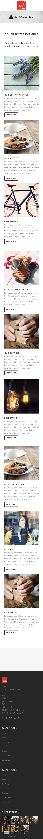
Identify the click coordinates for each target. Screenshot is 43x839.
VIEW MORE (11, 115)
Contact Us (6, 760)
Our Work (5, 747)
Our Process (6, 755)
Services (5, 751)
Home (4, 733)
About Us (5, 738)
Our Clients (6, 742)
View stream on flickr (11, 836)
